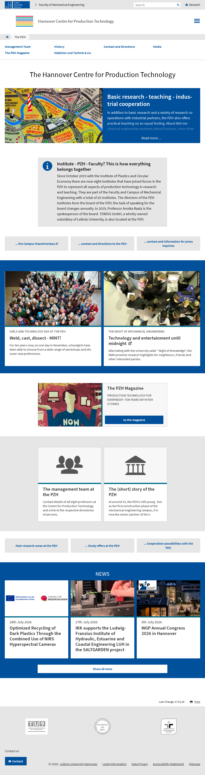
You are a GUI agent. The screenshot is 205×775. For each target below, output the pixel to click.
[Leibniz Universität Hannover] (17, 4)
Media (157, 47)
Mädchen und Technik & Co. (72, 53)
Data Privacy (140, 764)
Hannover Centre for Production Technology (76, 21)
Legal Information (114, 764)
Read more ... (151, 138)
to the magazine (134, 420)
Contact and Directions (119, 47)
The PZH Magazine (17, 53)
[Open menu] (197, 22)
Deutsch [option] (194, 5)
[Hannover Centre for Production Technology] (6, 37)
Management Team (18, 47)
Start (178, 4)
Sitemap (194, 764)
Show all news (102, 669)
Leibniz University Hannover (78, 764)
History (59, 47)
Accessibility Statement (168, 764)
